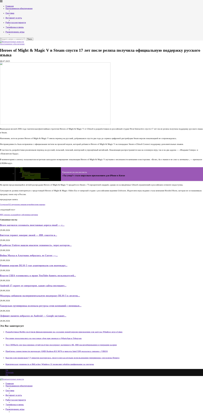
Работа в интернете (16, 23)
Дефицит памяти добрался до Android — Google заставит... (33, 315)
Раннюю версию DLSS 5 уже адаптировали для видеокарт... (33, 265)
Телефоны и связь (15, 27)
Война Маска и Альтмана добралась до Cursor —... (29, 255)
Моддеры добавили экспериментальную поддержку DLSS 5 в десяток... (40, 295)
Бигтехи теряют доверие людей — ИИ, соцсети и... (28, 235)
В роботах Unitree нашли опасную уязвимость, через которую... (36, 245)
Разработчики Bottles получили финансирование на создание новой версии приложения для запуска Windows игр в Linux (64, 332)
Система (10, 13)
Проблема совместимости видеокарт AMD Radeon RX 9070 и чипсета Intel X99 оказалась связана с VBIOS (57, 351)
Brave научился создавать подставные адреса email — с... (32, 225)
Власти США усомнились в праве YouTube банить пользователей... (38, 275)
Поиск (29, 39)
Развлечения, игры (15, 32)
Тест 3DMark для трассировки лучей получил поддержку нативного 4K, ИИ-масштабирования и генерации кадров (61, 345)
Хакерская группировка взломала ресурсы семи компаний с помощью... (40, 305)
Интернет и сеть (14, 18)
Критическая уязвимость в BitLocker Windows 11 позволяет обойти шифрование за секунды (50, 364)
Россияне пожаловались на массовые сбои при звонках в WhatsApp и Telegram (44, 338)
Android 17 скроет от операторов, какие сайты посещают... (33, 285)
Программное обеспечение (19, 8)
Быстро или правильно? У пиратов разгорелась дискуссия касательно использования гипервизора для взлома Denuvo (62, 358)
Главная (10, 6)
